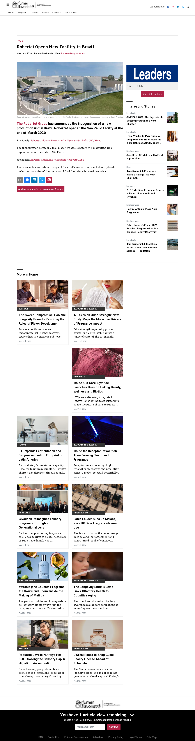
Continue (114, 726)
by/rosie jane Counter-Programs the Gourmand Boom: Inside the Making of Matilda (41, 591)
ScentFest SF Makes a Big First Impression (144, 157)
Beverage (130, 186)
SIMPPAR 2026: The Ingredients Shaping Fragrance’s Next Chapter (144, 121)
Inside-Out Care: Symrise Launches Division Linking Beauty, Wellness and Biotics (97, 387)
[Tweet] (42, 180)
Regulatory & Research (86, 309)
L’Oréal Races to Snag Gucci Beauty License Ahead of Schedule (94, 659)
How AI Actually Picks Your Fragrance (142, 211)
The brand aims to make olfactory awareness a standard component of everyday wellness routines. (96, 605)
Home (20, 41)
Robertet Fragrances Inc (72, 53)
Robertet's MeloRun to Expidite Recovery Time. (57, 159)
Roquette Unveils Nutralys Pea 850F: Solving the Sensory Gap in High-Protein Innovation (42, 659)
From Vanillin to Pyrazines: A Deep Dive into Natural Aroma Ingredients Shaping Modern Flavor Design (143, 140)
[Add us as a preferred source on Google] (49, 180)
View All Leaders (152, 94)
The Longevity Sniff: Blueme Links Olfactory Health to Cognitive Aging (93, 591)
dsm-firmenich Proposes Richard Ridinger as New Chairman (141, 175)
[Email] (20, 180)
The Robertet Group (32, 124)
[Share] (27, 180)
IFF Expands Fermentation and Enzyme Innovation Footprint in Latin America (40, 455)
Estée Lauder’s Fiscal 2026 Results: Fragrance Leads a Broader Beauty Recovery (142, 228)
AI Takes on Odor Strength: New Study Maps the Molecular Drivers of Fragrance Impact (97, 319)
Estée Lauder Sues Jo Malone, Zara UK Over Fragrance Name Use (95, 523)
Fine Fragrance (132, 151)
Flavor (128, 167)
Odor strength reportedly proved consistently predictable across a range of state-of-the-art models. (94, 333)
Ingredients (131, 113)
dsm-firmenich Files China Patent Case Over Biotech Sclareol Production (141, 247)
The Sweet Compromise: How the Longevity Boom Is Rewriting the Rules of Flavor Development (42, 319)
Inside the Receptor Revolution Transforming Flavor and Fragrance (95, 455)
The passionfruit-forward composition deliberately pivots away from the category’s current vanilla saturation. (42, 605)
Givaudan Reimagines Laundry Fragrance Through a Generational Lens (40, 523)
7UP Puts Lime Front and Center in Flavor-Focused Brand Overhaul (145, 193)
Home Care (24, 512)
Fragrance (79, 376)
